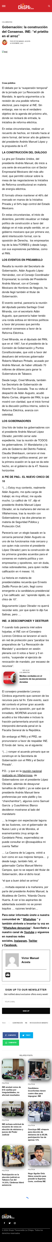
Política (5, 1083)
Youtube (29, 932)
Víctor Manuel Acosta (21, 41)
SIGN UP (26, 1011)
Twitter (33, 941)
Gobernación (18, 1022)
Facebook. (10, 945)
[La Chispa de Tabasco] (26, 6)
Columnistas (7, 22)
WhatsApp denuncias (16, 928)
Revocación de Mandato (39, 1022)
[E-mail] (7, 976)
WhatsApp (29, 919)
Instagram (20, 941)
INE (26, 1022)
